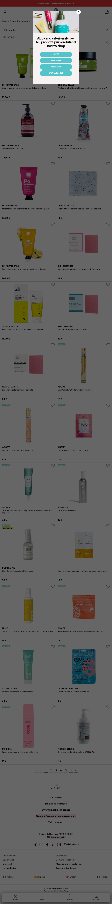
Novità (56, 54)
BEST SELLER (56, 61)
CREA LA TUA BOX (56, 73)
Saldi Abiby (56, 67)
